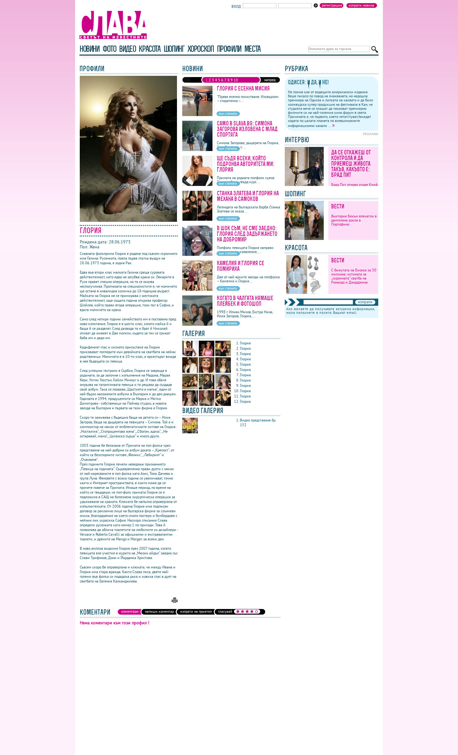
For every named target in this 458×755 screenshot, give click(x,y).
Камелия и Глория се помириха (240, 266)
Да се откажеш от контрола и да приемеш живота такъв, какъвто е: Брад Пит (351, 163)
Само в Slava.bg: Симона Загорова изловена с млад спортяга (247, 129)
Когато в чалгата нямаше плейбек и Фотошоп (245, 301)
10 (236, 80)
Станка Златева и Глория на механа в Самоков (248, 196)
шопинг (174, 49)
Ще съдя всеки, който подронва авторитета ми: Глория (245, 164)
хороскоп (201, 49)
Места (252, 49)
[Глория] (190, 355)
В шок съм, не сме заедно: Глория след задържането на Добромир (247, 234)
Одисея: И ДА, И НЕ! (308, 82)
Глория (246, 343)
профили (229, 49)
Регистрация (332, 5)
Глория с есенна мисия (243, 88)
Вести (337, 206)
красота (149, 49)
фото (109, 49)
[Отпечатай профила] (175, 601)
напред (269, 79)
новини (89, 49)
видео (127, 49)
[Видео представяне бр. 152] (190, 432)
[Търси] (374, 49)
